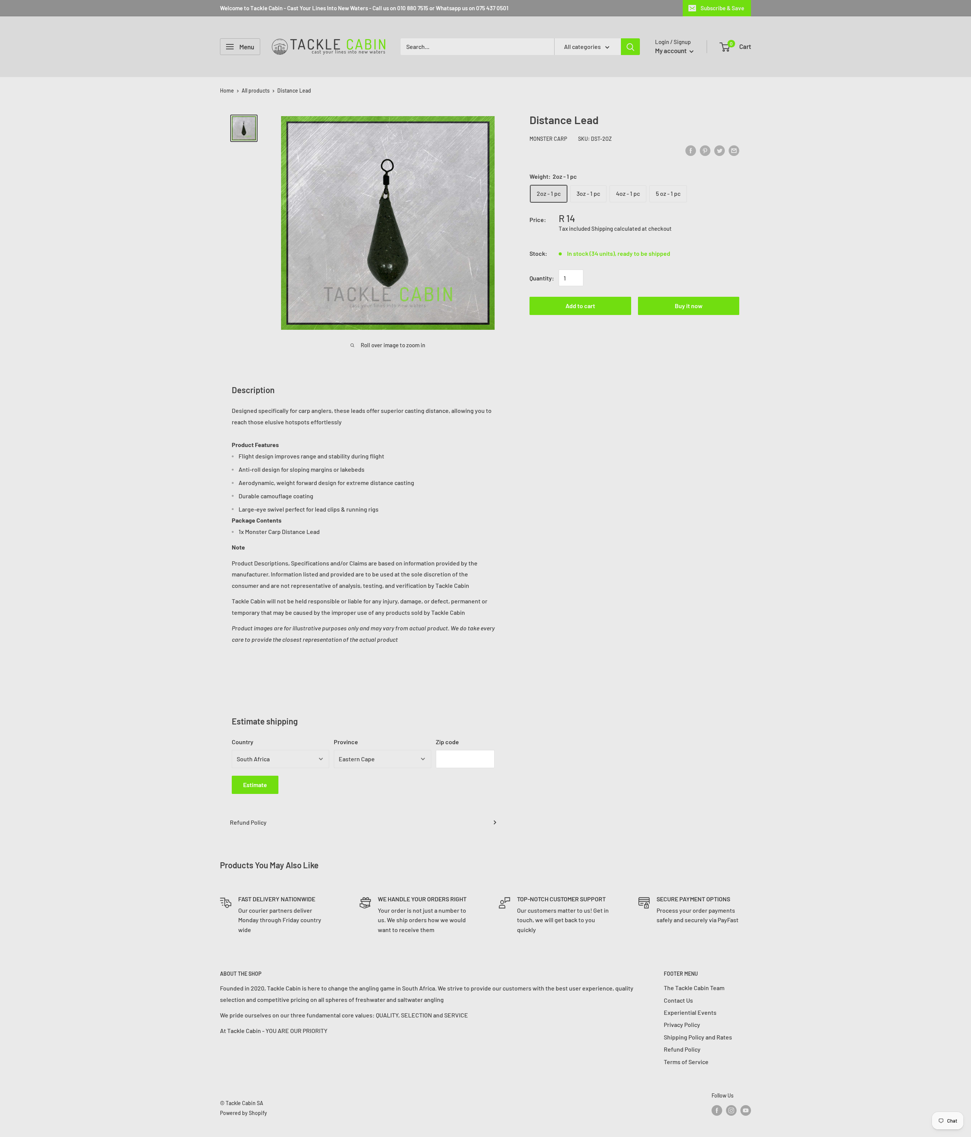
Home (227, 90)
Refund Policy (248, 822)
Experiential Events (690, 1012)
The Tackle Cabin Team (694, 987)
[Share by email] (734, 150)
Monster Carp (548, 139)
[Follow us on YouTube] (745, 1110)
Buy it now (688, 306)
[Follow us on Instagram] (731, 1110)
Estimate (255, 784)
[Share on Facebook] (690, 150)
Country (242, 741)
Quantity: (541, 278)
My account (671, 50)
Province (346, 741)
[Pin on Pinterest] (705, 150)
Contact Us (678, 1000)
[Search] (630, 46)
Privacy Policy (682, 1024)
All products (256, 90)
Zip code (447, 741)
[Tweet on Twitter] (719, 150)
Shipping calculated (616, 228)
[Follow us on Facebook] (717, 1110)
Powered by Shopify (243, 1113)
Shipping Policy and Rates (698, 1037)
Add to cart (580, 306)
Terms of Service (686, 1061)
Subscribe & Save (722, 8)
